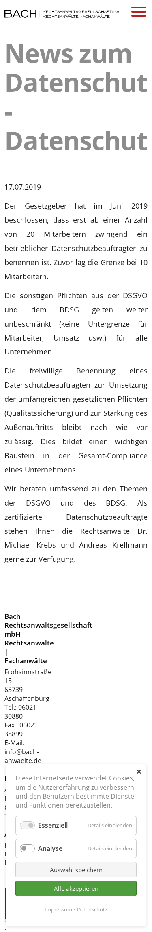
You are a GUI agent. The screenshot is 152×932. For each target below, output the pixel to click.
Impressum (58, 909)
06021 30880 (20, 712)
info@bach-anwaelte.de (22, 756)
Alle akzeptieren (76, 888)
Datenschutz (92, 909)
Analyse (50, 848)
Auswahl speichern (76, 870)
